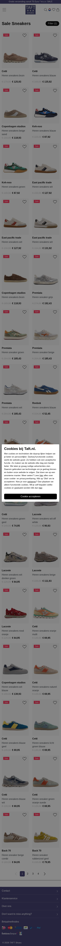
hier (41, 475)
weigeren (31, 481)
